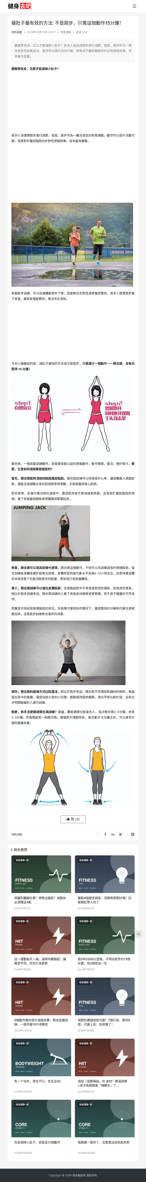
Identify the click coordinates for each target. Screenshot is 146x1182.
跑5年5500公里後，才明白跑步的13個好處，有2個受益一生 (104, 961)
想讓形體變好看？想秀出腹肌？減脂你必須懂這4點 (40, 900)
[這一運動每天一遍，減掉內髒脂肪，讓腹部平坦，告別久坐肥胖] (41, 935)
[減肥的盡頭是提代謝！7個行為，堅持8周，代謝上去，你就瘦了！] (105, 996)
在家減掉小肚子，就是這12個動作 (37, 1142)
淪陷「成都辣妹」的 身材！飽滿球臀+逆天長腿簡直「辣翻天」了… (102, 1083)
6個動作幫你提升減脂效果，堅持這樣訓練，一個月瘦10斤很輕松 (41, 1022)
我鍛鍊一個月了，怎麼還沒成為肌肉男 (103, 1142)
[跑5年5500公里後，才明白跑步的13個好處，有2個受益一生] (105, 935)
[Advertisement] (73, 102)
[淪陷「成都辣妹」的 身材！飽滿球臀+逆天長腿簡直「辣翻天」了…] (105, 1057)
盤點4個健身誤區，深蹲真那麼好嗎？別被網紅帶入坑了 (104, 900)
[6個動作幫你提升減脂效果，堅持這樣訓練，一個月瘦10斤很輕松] (41, 996)
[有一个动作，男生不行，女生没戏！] (41, 1057)
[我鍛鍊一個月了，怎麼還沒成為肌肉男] (105, 1118)
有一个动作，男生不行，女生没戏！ (38, 1081)
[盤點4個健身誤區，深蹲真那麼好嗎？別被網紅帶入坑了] (105, 874)
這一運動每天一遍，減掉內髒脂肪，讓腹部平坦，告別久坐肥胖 (40, 961)
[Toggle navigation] (134, 6)
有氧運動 (65, 32)
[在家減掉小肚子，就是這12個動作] (41, 1118)
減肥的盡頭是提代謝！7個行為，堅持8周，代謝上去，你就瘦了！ (104, 1022)
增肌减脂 (16, 32)
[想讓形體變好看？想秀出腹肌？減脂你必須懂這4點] (41, 874)
